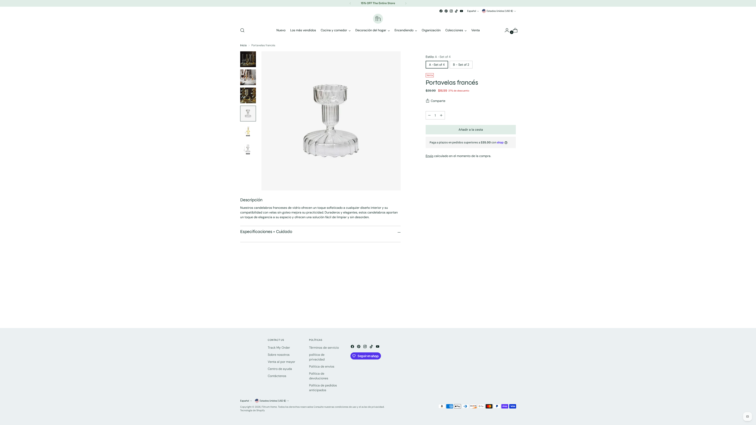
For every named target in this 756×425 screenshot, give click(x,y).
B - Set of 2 (461, 65)
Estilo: (438, 57)
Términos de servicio (324, 348)
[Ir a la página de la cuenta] (505, 30)
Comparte (438, 101)
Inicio (243, 45)
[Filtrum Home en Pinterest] (446, 11)
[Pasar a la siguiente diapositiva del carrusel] (512, 276)
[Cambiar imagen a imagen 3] (248, 95)
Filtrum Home (269, 406)
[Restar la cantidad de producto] (441, 115)
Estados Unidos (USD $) (500, 11)
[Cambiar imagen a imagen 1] (248, 59)
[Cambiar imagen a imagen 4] (248, 113)
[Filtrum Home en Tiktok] (456, 11)
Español (471, 11)
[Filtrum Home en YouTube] (461, 11)
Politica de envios (321, 366)
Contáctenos (277, 376)
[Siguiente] (405, 3)
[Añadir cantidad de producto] (429, 115)
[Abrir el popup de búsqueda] (242, 30)
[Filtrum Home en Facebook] (441, 11)
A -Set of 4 (437, 65)
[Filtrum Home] (378, 19)
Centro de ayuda (280, 369)
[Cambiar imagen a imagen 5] (248, 132)
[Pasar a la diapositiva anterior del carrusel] (503, 276)
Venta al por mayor (281, 362)
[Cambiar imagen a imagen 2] (248, 77)
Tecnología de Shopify (252, 410)
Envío (429, 156)
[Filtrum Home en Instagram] (451, 11)
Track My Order (279, 348)
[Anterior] (350, 3)
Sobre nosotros (279, 355)
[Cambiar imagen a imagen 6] (248, 150)
